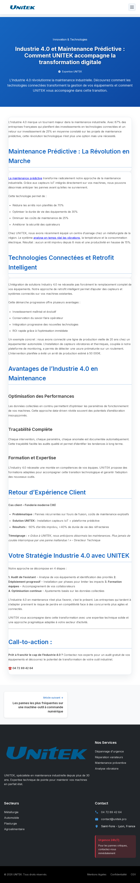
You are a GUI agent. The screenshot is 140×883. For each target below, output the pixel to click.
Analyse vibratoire (106, 768)
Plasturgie (10, 823)
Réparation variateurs (109, 757)
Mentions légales (96, 874)
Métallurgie (11, 812)
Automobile (11, 817)
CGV (133, 874)
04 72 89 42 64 (111, 812)
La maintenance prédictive (25, 178)
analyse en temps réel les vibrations (56, 237)
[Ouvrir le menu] (132, 7)
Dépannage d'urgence (109, 751)
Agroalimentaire (14, 829)
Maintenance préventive (110, 762)
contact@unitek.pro (114, 819)
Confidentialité (118, 874)
